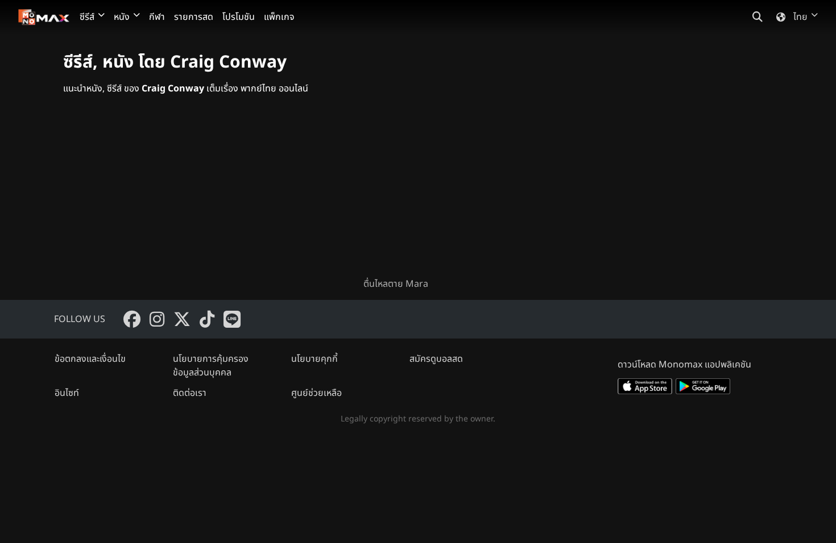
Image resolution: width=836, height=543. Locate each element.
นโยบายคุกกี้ (314, 359)
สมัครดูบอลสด (436, 359)
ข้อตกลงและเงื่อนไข (90, 359)
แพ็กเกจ (279, 17)
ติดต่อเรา (189, 393)
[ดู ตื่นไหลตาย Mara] (418, 195)
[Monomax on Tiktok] (207, 319)
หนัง (122, 17)
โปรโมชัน (238, 17)
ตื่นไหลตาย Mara (395, 284)
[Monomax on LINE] (232, 319)
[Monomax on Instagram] (157, 319)
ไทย (800, 17)
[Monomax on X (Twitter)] (182, 319)
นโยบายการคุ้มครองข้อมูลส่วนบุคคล (211, 365)
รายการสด (193, 17)
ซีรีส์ (87, 17)
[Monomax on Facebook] (131, 319)
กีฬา (157, 17)
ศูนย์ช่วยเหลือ (316, 393)
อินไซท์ (67, 393)
